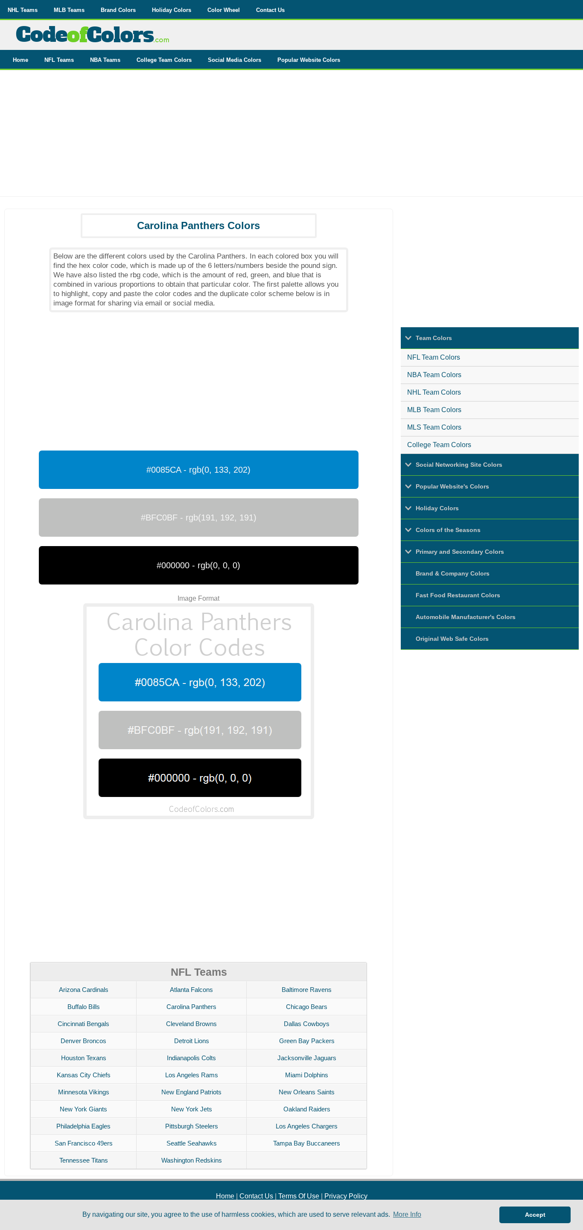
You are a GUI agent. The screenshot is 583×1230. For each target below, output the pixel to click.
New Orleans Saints (307, 1092)
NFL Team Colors (433, 357)
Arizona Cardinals (83, 989)
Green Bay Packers (307, 1040)
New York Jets (191, 1109)
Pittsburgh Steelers (191, 1126)
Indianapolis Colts (191, 1057)
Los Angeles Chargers (307, 1126)
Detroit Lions (191, 1040)
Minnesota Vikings (83, 1092)
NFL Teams (59, 60)
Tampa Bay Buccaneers (306, 1143)
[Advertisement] (291, 136)
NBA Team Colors (434, 374)
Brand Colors (118, 10)
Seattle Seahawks (191, 1143)
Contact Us (270, 10)
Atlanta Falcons (191, 989)
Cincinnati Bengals (83, 1023)
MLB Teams (69, 10)
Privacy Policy (345, 1196)
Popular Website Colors (308, 60)
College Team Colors (164, 60)
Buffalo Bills (83, 1006)
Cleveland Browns (191, 1023)
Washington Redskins (191, 1160)
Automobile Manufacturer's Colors (466, 617)
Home (20, 60)
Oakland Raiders (306, 1109)
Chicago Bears (306, 1006)
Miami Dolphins (306, 1075)
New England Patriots (191, 1092)
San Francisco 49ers (84, 1143)
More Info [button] (407, 1214)
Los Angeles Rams (191, 1075)
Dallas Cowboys (306, 1023)
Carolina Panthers (191, 1006)
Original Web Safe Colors (452, 638)
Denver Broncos (83, 1040)
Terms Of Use (298, 1196)
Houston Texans (83, 1057)
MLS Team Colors (434, 427)
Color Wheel (223, 10)
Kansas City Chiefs (84, 1075)
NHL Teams (23, 10)
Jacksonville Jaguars (306, 1057)
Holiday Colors (171, 10)
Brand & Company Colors (453, 573)
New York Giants (83, 1109)
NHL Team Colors (434, 392)
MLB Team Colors (434, 409)
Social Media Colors (234, 60)
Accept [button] (535, 1214)
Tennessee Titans (83, 1160)
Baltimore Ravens (307, 989)
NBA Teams (105, 60)
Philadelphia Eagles (83, 1126)
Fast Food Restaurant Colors (458, 595)
